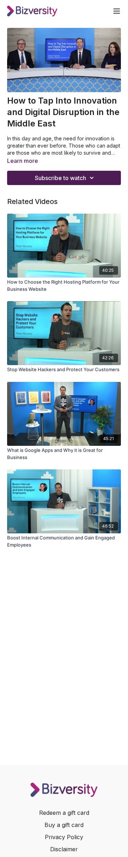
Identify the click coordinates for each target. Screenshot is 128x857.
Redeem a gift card (64, 812)
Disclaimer (64, 849)
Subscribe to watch (60, 177)
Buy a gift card (64, 824)
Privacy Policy (64, 837)
